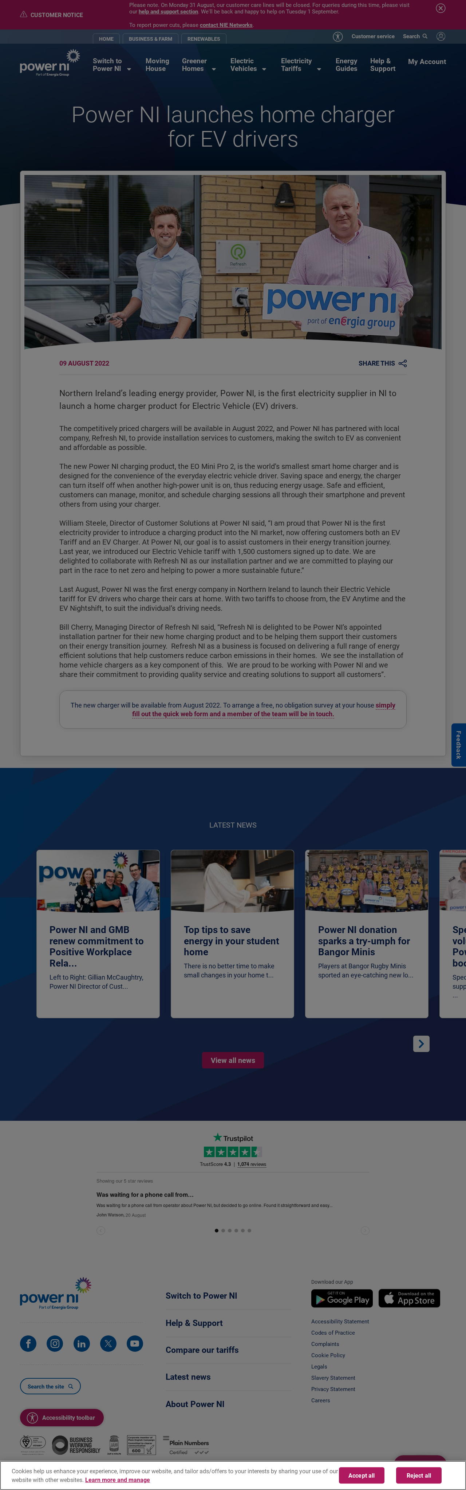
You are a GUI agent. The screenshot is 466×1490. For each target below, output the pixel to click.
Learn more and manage (117, 1479)
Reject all (419, 1475)
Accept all (361, 1475)
